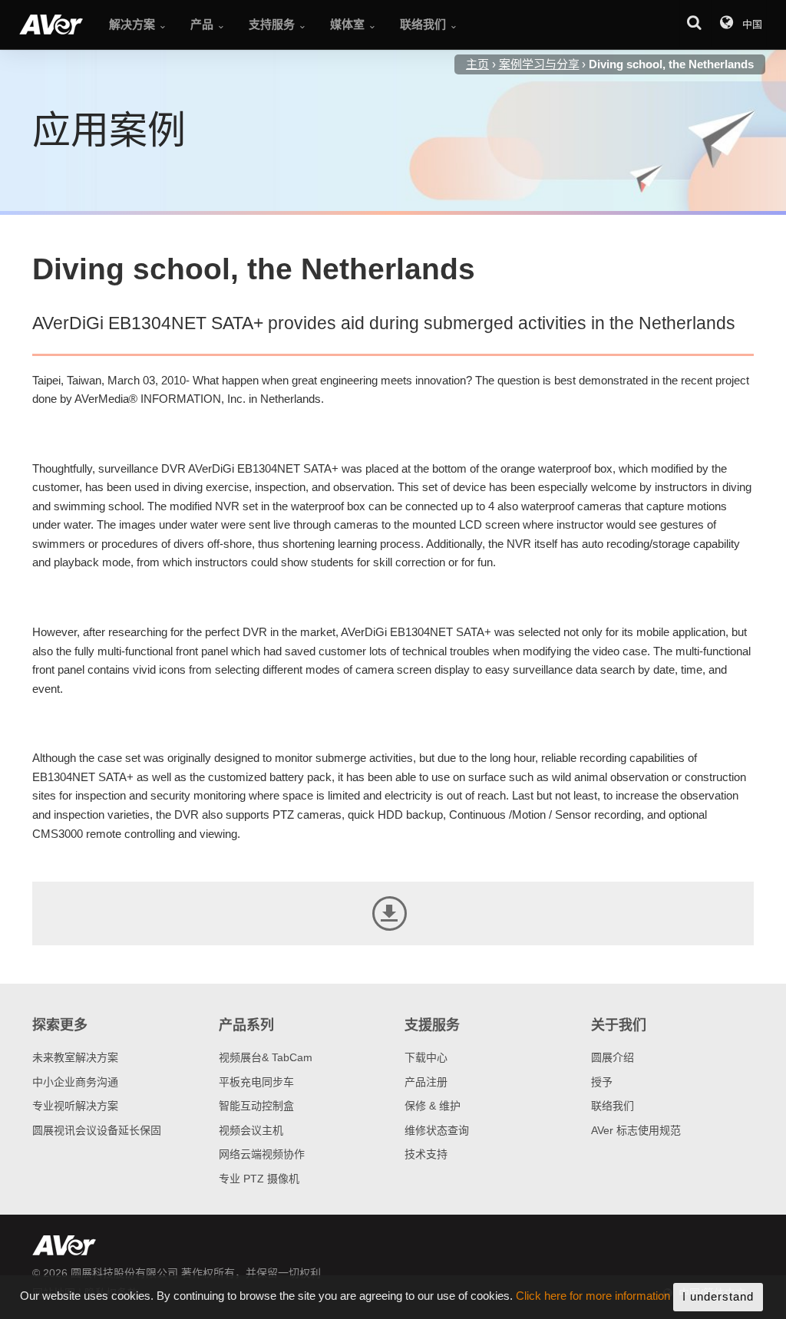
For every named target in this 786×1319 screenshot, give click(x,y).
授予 (602, 1082)
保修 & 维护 (433, 1106)
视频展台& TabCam (265, 1057)
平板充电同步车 (256, 1082)
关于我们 (618, 1025)
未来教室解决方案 (75, 1057)
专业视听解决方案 (75, 1106)
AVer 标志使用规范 (636, 1130)
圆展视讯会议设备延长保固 (96, 1130)
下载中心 (426, 1057)
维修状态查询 (437, 1130)
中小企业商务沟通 (75, 1082)
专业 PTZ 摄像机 (259, 1178)
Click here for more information (593, 1296)
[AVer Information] (51, 24)
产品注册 (426, 1082)
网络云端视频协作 (262, 1154)
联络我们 (612, 1106)
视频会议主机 (251, 1130)
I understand (718, 1296)
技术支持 (426, 1154)
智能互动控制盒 (256, 1106)
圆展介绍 (612, 1057)
